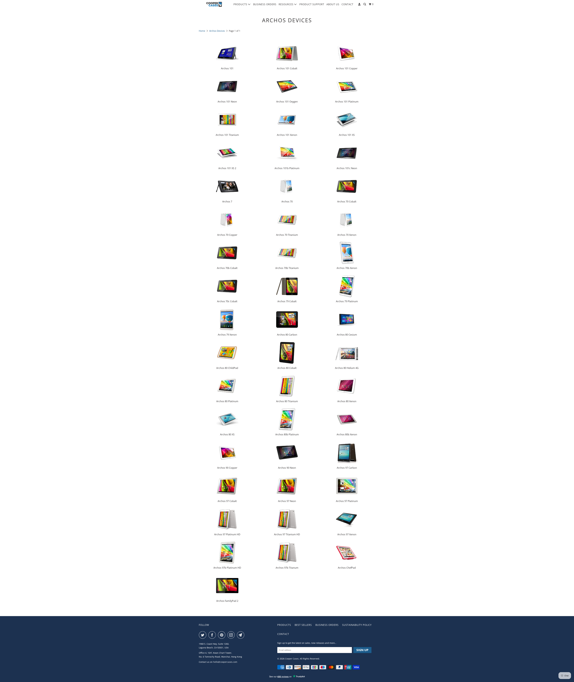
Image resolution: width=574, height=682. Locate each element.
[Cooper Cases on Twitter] (203, 635)
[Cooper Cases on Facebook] (212, 635)
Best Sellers (303, 625)
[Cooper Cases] (214, 4)
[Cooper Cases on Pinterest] (222, 635)
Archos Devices (217, 30)
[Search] (365, 4)
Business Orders (264, 4)
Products (240, 4)
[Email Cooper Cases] (241, 635)
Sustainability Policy (357, 625)
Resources (286, 4)
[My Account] (360, 4)
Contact (347, 4)
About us (332, 4)
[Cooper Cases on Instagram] (231, 635)
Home (202, 30)
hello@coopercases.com (225, 661)
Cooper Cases (292, 658)
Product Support (311, 4)
